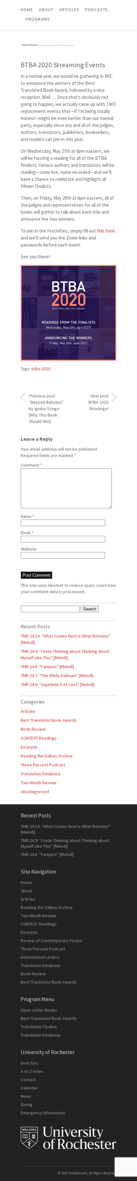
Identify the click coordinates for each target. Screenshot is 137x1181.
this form (106, 231)
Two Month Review (38, 783)
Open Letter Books (39, 1010)
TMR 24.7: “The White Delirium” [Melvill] (57, 675)
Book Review (33, 729)
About (46, 9)
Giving (26, 1104)
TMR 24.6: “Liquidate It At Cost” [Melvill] (57, 684)
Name (27, 516)
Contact (28, 1079)
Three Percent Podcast (43, 765)
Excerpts (29, 747)
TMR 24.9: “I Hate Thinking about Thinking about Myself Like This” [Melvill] (65, 843)
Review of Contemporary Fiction (51, 940)
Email (27, 532)
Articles (28, 711)
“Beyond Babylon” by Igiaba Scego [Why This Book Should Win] (46, 408)
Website (29, 549)
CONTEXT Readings (39, 738)
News (26, 1096)
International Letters (40, 957)
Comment (31, 465)
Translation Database (41, 774)
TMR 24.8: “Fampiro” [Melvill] (47, 666)
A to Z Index (32, 1071)
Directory (30, 1063)
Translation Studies (39, 1027)
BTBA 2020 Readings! (98, 402)
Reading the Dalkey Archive (47, 756)
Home (27, 9)
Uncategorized (35, 791)
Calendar (29, 1088)
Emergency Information (43, 1113)
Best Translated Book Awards (49, 720)
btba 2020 (41, 369)
